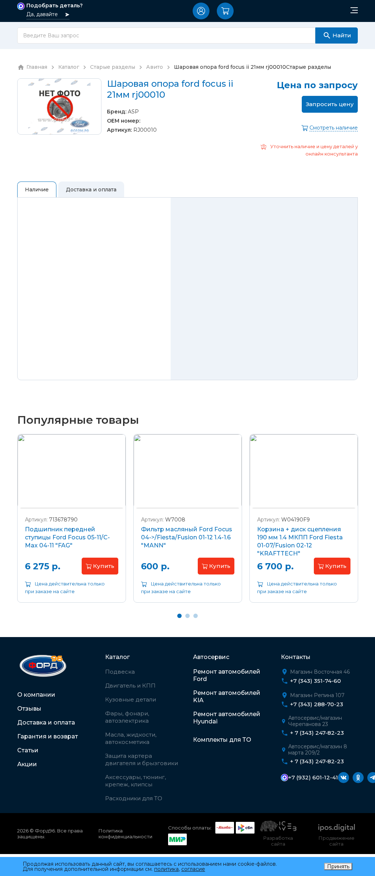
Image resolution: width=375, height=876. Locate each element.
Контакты (296, 657)
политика (166, 869)
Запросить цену (330, 104)
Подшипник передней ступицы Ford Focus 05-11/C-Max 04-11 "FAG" (67, 537)
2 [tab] (187, 616)
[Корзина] (225, 11)
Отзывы (29, 708)
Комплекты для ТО (222, 739)
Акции (27, 764)
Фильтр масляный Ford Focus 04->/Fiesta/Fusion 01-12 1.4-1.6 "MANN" (186, 537)
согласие (193, 869)
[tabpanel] (72, 524)
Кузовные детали (130, 699)
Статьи (27, 750)
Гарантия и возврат (47, 736)
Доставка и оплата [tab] (91, 189)
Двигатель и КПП (130, 685)
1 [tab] (179, 616)
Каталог (117, 657)
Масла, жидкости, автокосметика (130, 738)
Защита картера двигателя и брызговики (141, 759)
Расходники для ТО (133, 798)
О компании (36, 694)
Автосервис (211, 657)
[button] (201, 11)
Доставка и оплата (46, 722)
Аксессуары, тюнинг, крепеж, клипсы (135, 781)
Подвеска (120, 671)
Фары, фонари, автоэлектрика (127, 717)
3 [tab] (195, 616)
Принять (338, 866)
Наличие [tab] (37, 189)
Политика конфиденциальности (125, 833)
